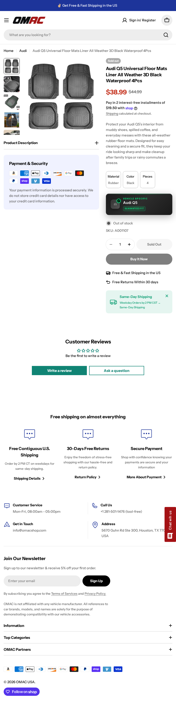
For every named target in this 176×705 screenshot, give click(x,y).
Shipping (112, 113)
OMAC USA (25, 682)
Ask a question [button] (116, 370)
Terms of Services (64, 594)
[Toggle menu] (6, 20)
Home (9, 50)
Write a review (59, 370)
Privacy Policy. (95, 594)
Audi (23, 50)
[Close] (166, 296)
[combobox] (88, 34)
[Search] (166, 35)
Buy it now (139, 259)
